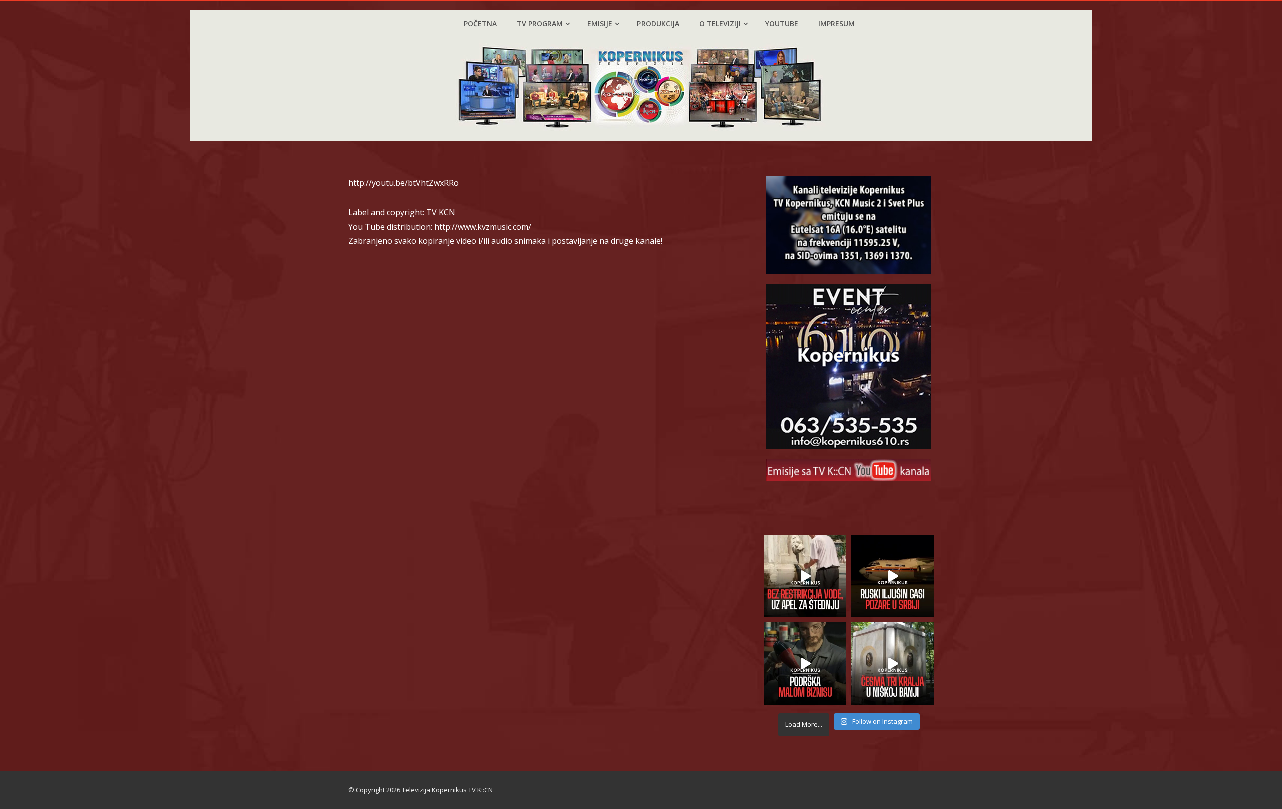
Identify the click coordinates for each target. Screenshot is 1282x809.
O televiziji (720, 23)
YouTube (781, 23)
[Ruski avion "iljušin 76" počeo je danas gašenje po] (892, 576)
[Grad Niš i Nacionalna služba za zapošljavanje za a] (805, 663)
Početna (480, 23)
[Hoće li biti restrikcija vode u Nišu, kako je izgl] (892, 663)
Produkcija (658, 23)
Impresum (836, 23)
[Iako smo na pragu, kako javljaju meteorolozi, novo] (805, 576)
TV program (540, 23)
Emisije (599, 23)
